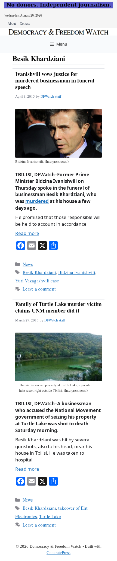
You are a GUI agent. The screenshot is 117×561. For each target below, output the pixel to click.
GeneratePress (58, 552)
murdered (37, 201)
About (12, 23)
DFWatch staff (51, 96)
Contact (25, 23)
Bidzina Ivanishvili (76, 272)
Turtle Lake (50, 516)
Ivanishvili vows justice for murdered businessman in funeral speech (54, 80)
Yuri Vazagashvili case (37, 281)
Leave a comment (39, 289)
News (28, 264)
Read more (27, 233)
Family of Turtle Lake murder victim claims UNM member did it (58, 307)
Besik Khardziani (39, 272)
